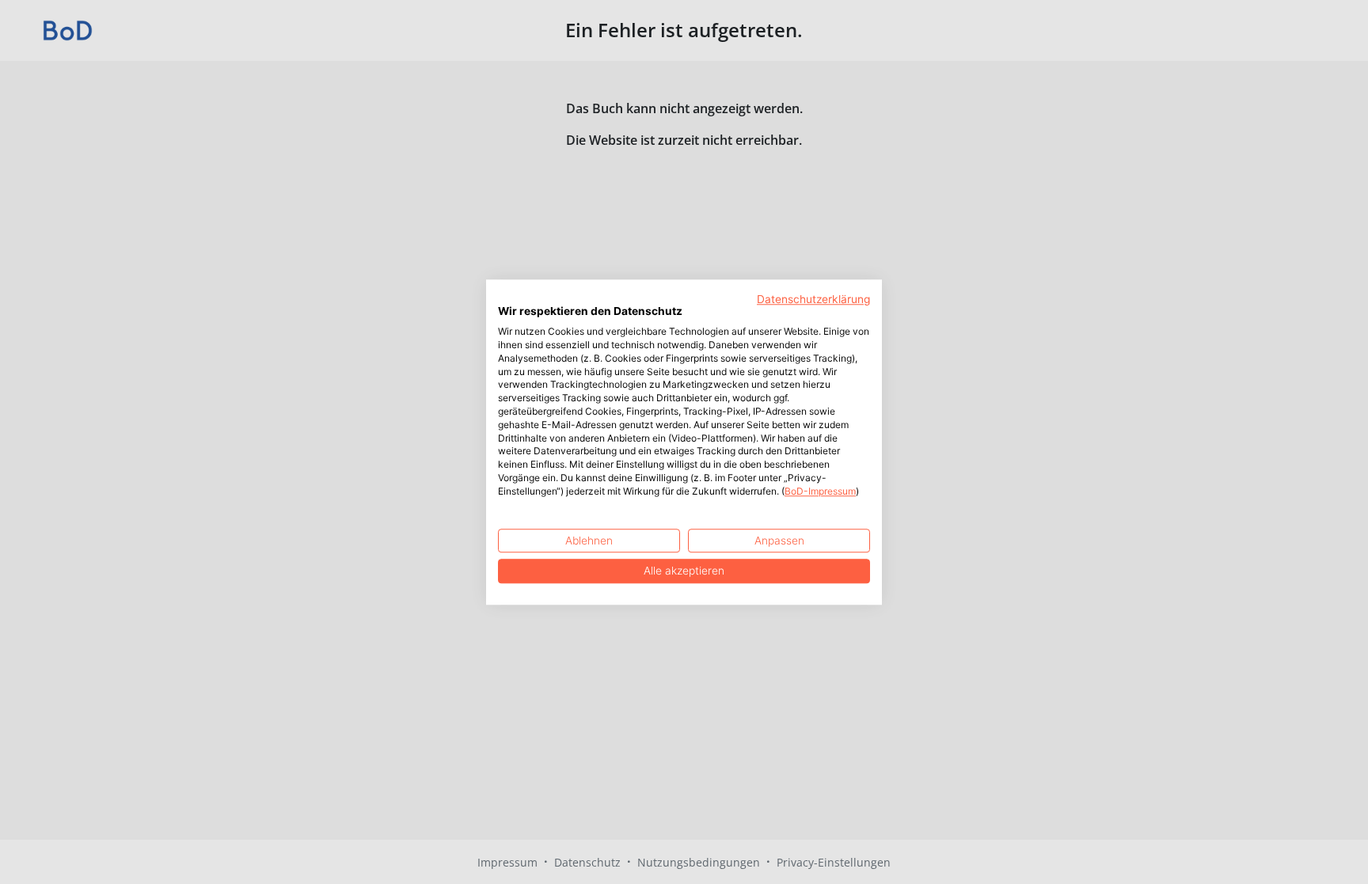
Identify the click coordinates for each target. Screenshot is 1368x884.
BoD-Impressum (820, 491)
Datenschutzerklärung (813, 299)
